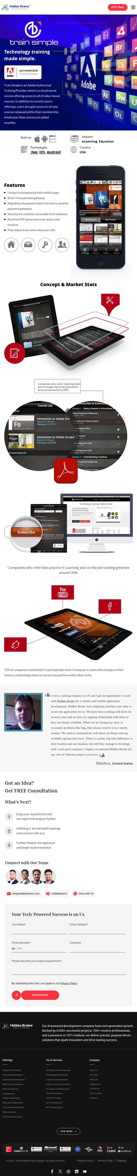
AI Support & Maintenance (58, 1089)
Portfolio (93, 1098)
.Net (34, 152)
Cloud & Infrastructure (12, 1117)
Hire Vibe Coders (53, 1098)
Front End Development (13, 1107)
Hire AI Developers (54, 1093)
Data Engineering (10, 1089)
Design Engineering (11, 1098)
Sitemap (121, 1160)
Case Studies (95, 1093)
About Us (94, 1070)
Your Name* (19, 924)
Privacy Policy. (68, 983)
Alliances (94, 1079)
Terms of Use (105, 1160)
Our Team (94, 1075)
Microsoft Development (13, 1084)
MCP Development (54, 1107)
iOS (42, 152)
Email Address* (79, 924)
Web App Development (13, 1103)
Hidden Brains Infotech (33, 1160)
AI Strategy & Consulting (57, 1075)
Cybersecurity (9, 1094)
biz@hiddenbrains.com (26, 893)
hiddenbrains (59, 893)
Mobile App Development (14, 1079)
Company (75, 942)
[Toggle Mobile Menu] (133, 7)
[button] (14, 948)
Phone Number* (21, 942)
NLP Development (54, 1103)
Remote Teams (9, 1112)
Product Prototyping (12, 1070)
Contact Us (95, 1089)
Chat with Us (86, 893)
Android (54, 152)
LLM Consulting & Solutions (58, 1084)
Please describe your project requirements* (37, 961)
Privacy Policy (85, 1160)
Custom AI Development (57, 1079)
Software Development (13, 1075)
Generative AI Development (58, 1070)
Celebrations (95, 1084)
